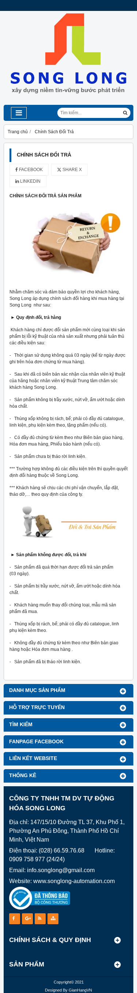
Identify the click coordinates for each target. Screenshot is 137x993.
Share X (71, 169)
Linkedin (30, 181)
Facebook (30, 169)
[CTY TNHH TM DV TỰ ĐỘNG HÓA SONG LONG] (68, 103)
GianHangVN (80, 990)
